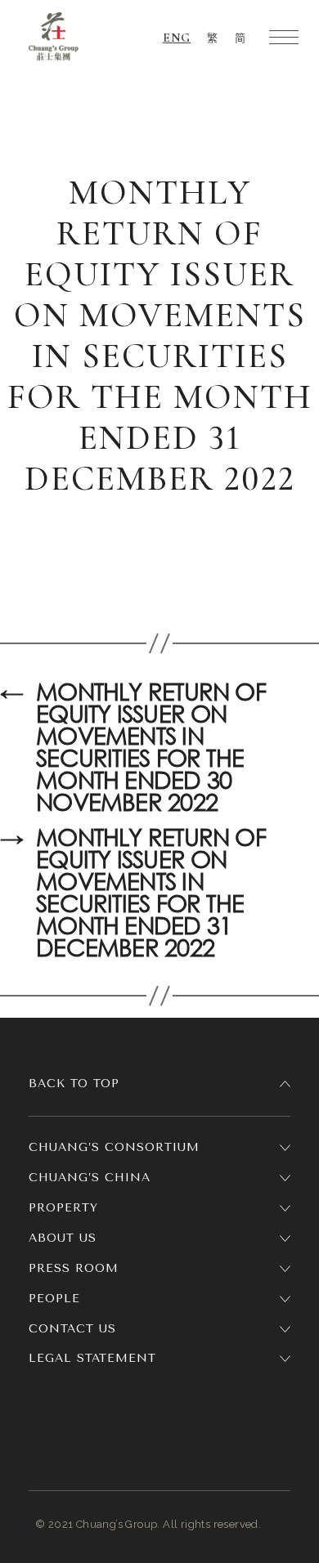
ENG (177, 37)
